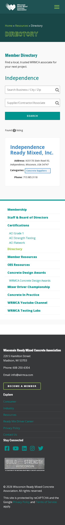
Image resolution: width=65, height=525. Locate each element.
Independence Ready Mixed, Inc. (31, 150)
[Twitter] (41, 448)
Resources (21, 26)
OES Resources (19, 265)
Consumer (9, 401)
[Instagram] (32, 448)
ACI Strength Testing (22, 238)
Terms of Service (46, 502)
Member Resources (22, 257)
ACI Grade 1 (16, 233)
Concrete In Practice (23, 295)
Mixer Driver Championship (29, 287)
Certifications (18, 225)
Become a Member (22, 386)
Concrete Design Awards (27, 273)
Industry (8, 408)
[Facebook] (7, 448)
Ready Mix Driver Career (18, 421)
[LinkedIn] (24, 448)
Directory (15, 249)
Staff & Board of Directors (28, 217)
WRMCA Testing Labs (24, 310)
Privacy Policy (11, 428)
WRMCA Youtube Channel (27, 303)
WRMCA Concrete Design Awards (29, 280)
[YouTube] (15, 448)
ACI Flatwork (17, 243)
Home (8, 26)
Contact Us (10, 434)
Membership (17, 209)
